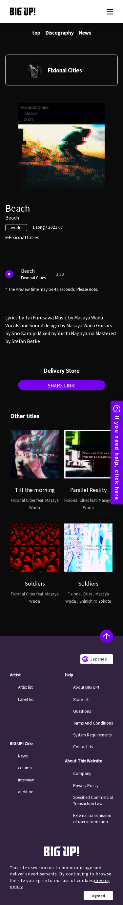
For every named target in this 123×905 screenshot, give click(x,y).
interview (26, 779)
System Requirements (92, 734)
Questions (82, 711)
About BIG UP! (86, 687)
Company (82, 773)
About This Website (83, 761)
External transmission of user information (92, 818)
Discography (60, 32)
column (25, 767)
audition (25, 791)
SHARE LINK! (61, 385)
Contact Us (83, 746)
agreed (98, 895)
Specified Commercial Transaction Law (93, 800)
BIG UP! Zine (21, 743)
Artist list (25, 687)
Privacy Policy (85, 785)
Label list (26, 699)
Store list (81, 699)
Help (69, 675)
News (85, 32)
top (36, 32)
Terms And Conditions (93, 723)
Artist (15, 675)
